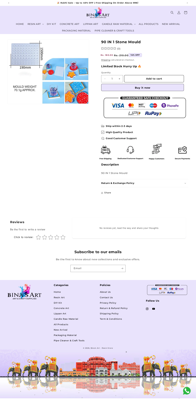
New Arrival (61, 329)
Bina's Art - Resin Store (102, 348)
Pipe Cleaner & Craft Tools (69, 340)
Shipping (105, 60)
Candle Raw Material (66, 319)
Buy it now (142, 87)
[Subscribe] (122, 268)
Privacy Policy (108, 302)
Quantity (106, 72)
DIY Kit (58, 302)
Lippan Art (60, 313)
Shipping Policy (109, 313)
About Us (105, 292)
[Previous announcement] (8, 3)
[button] (35, 24)
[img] (108, 48)
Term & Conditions (111, 319)
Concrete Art (61, 308)
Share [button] (107, 192)
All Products (61, 324)
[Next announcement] (187, 3)
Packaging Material (65, 335)
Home (57, 292)
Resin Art (59, 297)
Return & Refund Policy (114, 308)
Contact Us (106, 297)
